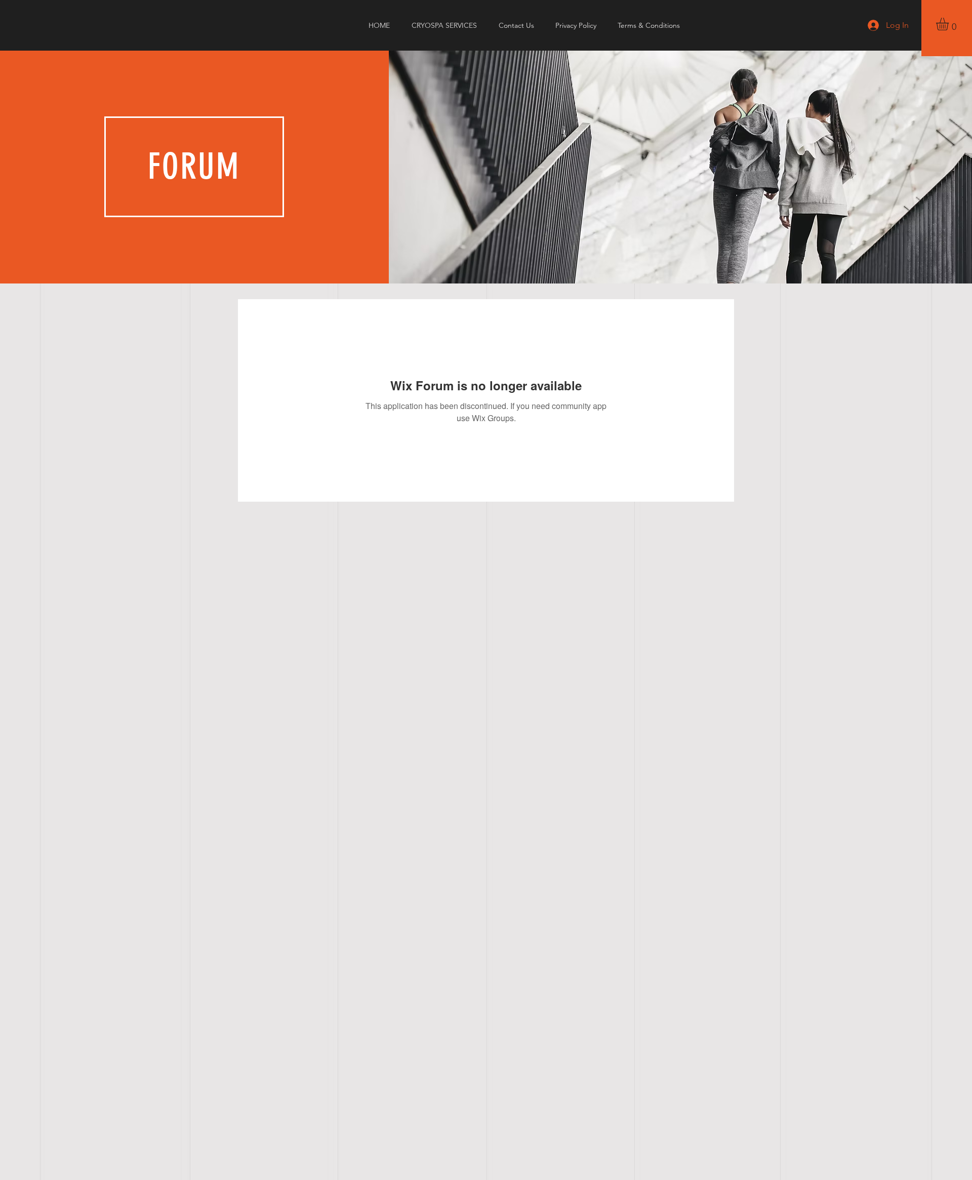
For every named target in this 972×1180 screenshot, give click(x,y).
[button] (949, 24)
